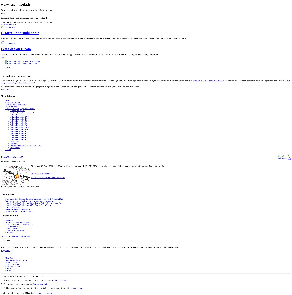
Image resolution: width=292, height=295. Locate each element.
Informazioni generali (13, 226)
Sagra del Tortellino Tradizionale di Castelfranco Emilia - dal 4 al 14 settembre (33, 203)
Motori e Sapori (11, 262)
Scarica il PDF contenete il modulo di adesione (48, 178)
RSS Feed (9, 220)
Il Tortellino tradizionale (20, 33)
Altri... (3, 41)
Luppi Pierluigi (77, 288)
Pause (7, 68)
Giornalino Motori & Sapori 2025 (17, 209)
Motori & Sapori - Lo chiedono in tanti (19, 211)
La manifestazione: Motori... (15, 230)
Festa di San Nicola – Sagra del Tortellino (208, 81)
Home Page (9, 258)
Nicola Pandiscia (61, 280)
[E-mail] (289, 159)
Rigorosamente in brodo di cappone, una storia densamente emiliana (29, 201)
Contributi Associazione (14, 207)
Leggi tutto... (5, 89)
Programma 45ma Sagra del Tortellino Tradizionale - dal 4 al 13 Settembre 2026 (34, 199)
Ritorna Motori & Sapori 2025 (12, 157)
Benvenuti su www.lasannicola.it (17, 222)
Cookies (8, 268)
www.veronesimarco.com (45, 293)
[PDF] (279, 158)
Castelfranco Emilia (12, 266)
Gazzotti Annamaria (40, 284)
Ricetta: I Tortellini (12, 228)
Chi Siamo (9, 232)
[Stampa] (284, 158)
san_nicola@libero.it (8, 24)
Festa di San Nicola (16, 49)
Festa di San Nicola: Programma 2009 (19, 224)
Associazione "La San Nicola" (16, 260)
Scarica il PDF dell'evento (40, 174)
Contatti (8, 270)
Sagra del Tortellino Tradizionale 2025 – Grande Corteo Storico (28, 205)
